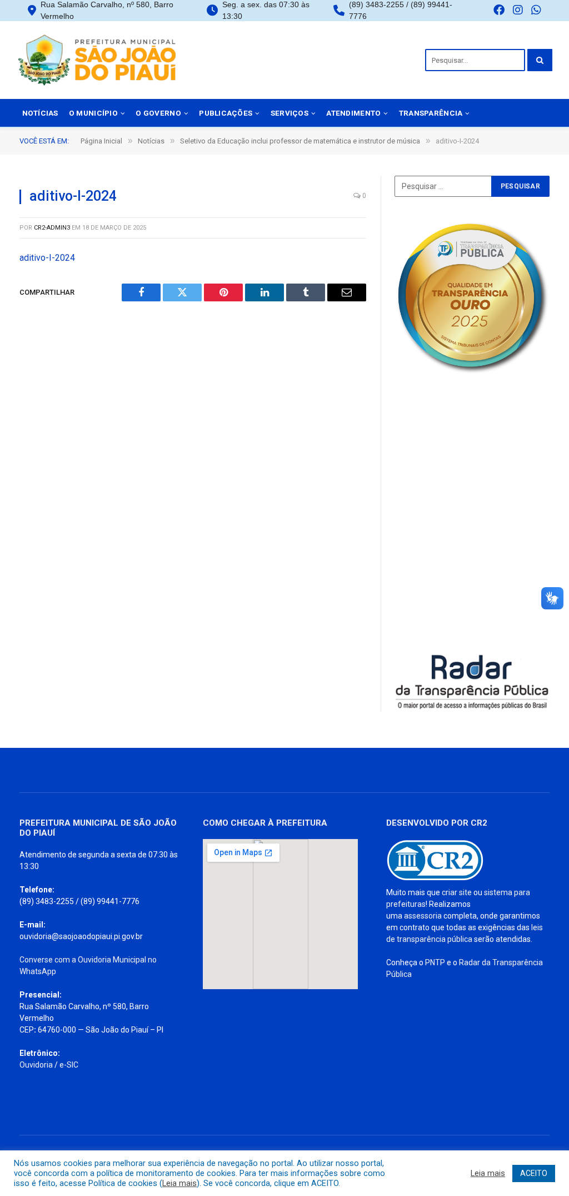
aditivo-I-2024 (47, 257)
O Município (93, 112)
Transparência (431, 112)
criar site (457, 892)
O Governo (158, 112)
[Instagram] (518, 10)
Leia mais (179, 1183)
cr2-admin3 (52, 227)
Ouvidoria (36, 1064)
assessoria (423, 915)
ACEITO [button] (533, 1173)
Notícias (40, 112)
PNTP (435, 962)
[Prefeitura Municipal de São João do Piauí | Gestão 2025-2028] (97, 60)
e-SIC (68, 1064)
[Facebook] (499, 10)
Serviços (289, 112)
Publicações (225, 112)
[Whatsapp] (536, 10)
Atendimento (353, 112)
